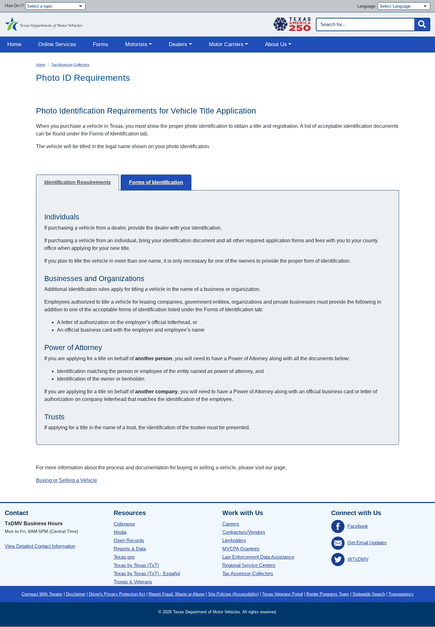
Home (14, 44)
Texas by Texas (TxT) (136, 565)
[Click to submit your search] (422, 24)
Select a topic (40, 6)
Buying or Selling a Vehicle (66, 480)
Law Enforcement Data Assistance (258, 557)
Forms (100, 44)
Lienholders (234, 540)
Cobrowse (124, 524)
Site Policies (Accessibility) (233, 594)
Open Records (129, 540)
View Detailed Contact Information (40, 546)
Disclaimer (75, 594)
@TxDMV (357, 559)
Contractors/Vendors (243, 532)
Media (120, 532)
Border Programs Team (327, 594)
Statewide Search (369, 594)
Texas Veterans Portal (282, 594)
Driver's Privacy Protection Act (117, 594)
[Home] (43, 23)
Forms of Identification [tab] (156, 182)
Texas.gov (124, 557)
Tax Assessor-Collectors (70, 64)
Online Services (57, 44)
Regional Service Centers (248, 565)
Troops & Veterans (133, 581)
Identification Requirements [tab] (77, 182)
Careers (230, 524)
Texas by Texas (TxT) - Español (147, 573)
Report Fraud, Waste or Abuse (176, 594)
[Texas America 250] (292, 23)
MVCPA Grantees (241, 548)
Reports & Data (130, 548)
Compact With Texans (42, 594)
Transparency (401, 594)
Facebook (357, 526)
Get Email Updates (367, 542)
